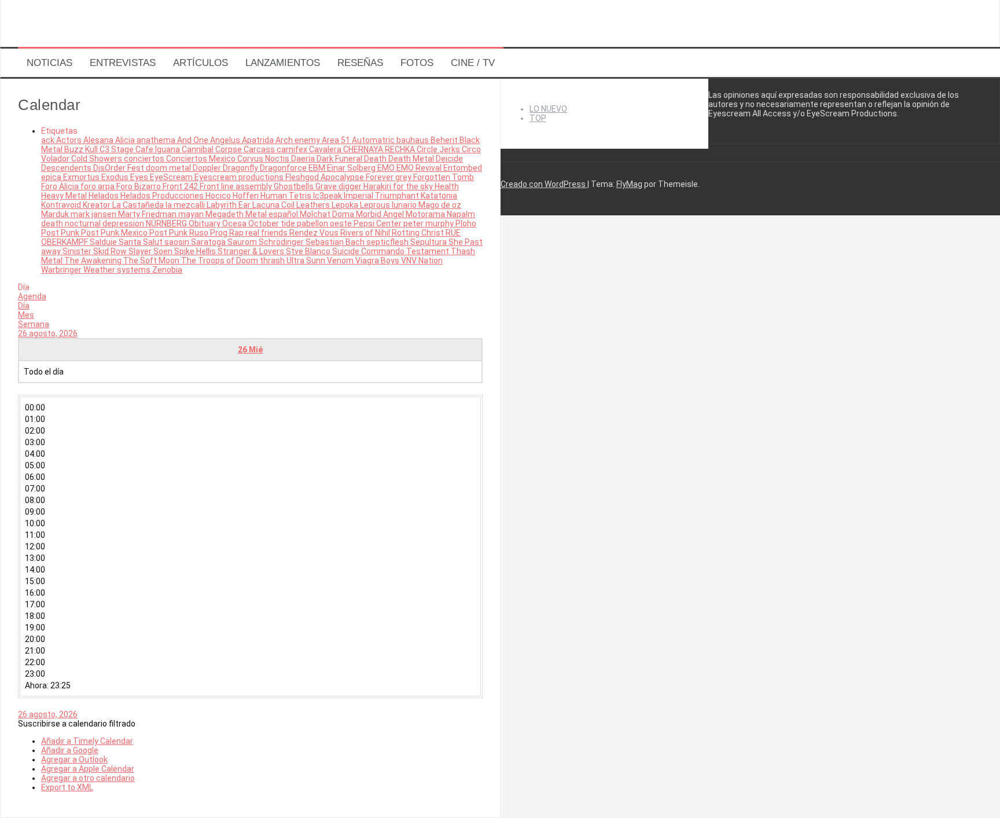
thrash (273, 260)
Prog (219, 232)
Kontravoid (62, 205)
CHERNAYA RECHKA (380, 149)
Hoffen (246, 195)
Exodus (115, 177)
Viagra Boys (378, 260)
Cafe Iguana (158, 149)
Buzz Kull (82, 149)
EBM (317, 168)
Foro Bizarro (139, 186)
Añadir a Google (69, 750)
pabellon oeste (325, 223)
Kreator (97, 205)
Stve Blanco (309, 251)
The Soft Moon (152, 260)
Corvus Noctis (264, 158)
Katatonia (439, 195)
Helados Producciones (162, 195)
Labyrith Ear (229, 205)
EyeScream (172, 177)
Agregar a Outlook (74, 759)
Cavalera (326, 149)
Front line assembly (237, 186)
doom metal (169, 168)
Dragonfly (241, 168)
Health (447, 186)
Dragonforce (284, 168)
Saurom (243, 242)
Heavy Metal (65, 195)
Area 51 (337, 140)
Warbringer (62, 269)
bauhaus (413, 140)
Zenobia (167, 269)
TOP (538, 118)
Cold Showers (97, 158)
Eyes (140, 177)
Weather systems (117, 269)
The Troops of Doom (220, 260)
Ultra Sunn (306, 260)
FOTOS (416, 62)
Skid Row (110, 251)
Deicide (449, 158)
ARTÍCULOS (200, 62)
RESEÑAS (360, 62)
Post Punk (61, 232)
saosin (177, 242)
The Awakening (93, 260)
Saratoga (209, 242)
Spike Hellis (196, 251)
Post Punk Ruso (179, 232)
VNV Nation (422, 260)
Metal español (272, 214)
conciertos (145, 158)
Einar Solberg (352, 168)
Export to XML (67, 787)
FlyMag (629, 184)
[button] (76, 723)
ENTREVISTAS (123, 62)
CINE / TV (473, 62)
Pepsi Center (378, 223)
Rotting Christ (419, 232)
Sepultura (429, 242)
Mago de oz (439, 205)
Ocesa (235, 223)
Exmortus (82, 177)
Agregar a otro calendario (88, 778)
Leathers (314, 205)
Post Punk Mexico (115, 232)
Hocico (219, 195)
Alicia (126, 140)
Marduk (56, 214)
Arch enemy (298, 140)
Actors (69, 140)
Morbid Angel (381, 214)
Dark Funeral (340, 158)
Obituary (205, 223)
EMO (386, 168)
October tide (272, 223)
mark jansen (94, 214)
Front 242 (181, 186)
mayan (191, 214)
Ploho (465, 223)
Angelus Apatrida (242, 140)
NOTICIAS (49, 62)
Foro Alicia (60, 186)
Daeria (304, 158)
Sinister (77, 251)
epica (52, 177)
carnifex (293, 149)
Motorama (426, 214)
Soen (163, 251)
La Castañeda (139, 205)
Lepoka (346, 205)
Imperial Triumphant (382, 195)
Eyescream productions (239, 177)
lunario (405, 205)
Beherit (445, 140)
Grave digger (339, 186)
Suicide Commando (369, 251)
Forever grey (389, 177)
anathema (157, 140)
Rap (237, 232)
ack (48, 140)
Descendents (67, 168)
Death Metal (412, 158)
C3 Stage (117, 149)
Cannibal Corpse (213, 149)
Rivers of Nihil (366, 232)
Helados (104, 195)
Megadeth (225, 214)
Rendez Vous (314, 232)
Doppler (208, 168)
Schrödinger (282, 242)
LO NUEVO (548, 108)
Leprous (376, 205)
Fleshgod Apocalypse (325, 177)
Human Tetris (286, 195)
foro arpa (98, 186)
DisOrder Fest (119, 168)
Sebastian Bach (336, 242)
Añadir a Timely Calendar (87, 741)
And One (193, 140)
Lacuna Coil (274, 205)
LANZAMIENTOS (282, 62)
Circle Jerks (439, 149)
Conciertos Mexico (201, 158)
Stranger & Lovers (252, 251)
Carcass (260, 149)
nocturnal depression (105, 223)
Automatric (374, 140)
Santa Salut (141, 242)
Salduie (104, 242)
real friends (267, 232)
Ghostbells (294, 186)
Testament (428, 251)
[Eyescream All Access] (93, 36)
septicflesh (388, 242)
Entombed (462, 168)
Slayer (140, 251)
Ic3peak (328, 195)
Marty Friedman (148, 214)
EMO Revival (419, 168)
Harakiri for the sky (399, 186)
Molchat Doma (328, 214)
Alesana (99, 140)
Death (376, 158)
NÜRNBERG (167, 223)
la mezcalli (186, 205)
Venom (341, 260)
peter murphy (429, 223)
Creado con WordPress (544, 184)
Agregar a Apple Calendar (87, 768)
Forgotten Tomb (443, 177)
